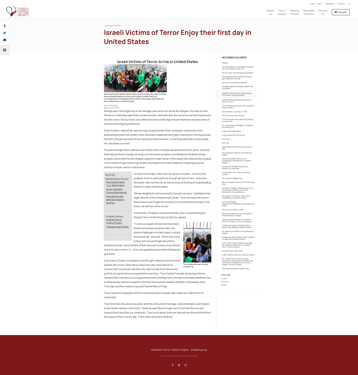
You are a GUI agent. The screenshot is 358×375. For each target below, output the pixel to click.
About (319, 4)
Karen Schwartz (112, 105)
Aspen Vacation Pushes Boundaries (116, 191)
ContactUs (323, 12)
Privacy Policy (192, 356)
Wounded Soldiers (112, 25)
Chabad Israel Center (117, 226)
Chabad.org (173, 356)
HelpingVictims (294, 12)
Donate (342, 12)
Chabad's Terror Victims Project (21, 12)
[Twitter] (179, 365)
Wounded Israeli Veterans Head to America (115, 199)
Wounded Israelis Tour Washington (115, 183)
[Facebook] (172, 365)
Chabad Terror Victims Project (114, 221)
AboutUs (270, 12)
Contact (341, 4)
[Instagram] (185, 365)
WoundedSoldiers (309, 12)
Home (312, 4)
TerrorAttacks (282, 12)
